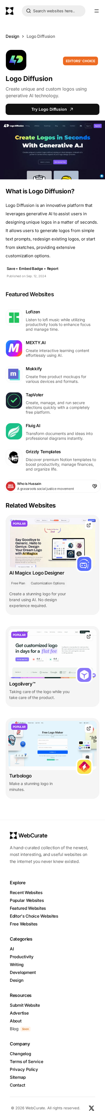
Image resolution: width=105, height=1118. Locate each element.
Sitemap (18, 1077)
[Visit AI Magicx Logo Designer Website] (89, 525)
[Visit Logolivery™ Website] (89, 637)
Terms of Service (26, 1061)
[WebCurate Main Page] (9, 11)
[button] (96, 11)
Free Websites (24, 924)
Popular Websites (27, 900)
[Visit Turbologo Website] (89, 728)
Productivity (21, 956)
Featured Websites (28, 908)
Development (23, 972)
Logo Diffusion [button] (41, 36)
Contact (17, 1085)
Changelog (20, 1053)
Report (53, 268)
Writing (17, 964)
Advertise (19, 1013)
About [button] (16, 1021)
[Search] (28, 11)
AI (12, 949)
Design (12, 36)
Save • (12, 268)
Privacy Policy (24, 1069)
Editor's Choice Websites (34, 916)
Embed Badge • (32, 268)
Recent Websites (26, 892)
